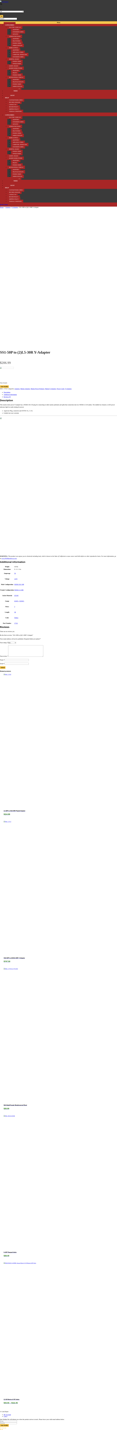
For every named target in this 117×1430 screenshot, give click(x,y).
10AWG (21, 601)
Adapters (8, 207)
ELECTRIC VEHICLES (15, 27)
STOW (16, 595)
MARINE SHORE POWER (15, 68)
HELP (7, 97)
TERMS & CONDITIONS (15, 111)
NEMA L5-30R (18, 590)
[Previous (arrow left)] (0, 1429)
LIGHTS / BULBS (13, 66)
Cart (5, 1416)
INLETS (15, 72)
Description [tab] (7, 392)
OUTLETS (15, 34)
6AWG (16, 601)
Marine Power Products (37, 389)
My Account (7, 1414)
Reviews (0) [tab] (7, 397)
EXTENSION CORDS (18, 32)
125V (16, 579)
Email (2, 663)
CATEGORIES (9, 25)
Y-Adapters (15, 207)
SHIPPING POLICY (14, 109)
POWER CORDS (17, 43)
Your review (4, 656)
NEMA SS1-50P (19, 584)
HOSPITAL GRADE (14, 59)
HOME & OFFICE (13, 47)
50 (15, 573)
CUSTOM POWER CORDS (16, 100)
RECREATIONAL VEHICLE (16, 77)
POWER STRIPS (17, 63)
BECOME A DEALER (14, 102)
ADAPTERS (16, 29)
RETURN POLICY (13, 107)
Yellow (16, 618)
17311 (16, 623)
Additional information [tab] (10, 394)
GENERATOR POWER (14, 36)
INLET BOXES (16, 41)
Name (2, 660)
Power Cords (60, 389)
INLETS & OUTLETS (18, 82)
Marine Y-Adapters (50, 389)
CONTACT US (12, 104)
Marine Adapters (25, 389)
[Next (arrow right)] (2, 1429)
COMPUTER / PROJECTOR (20, 54)
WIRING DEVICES (17, 45)
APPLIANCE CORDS (18, 52)
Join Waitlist (4, 386)
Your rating (4, 642)
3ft (15, 612)
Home (2, 207)
